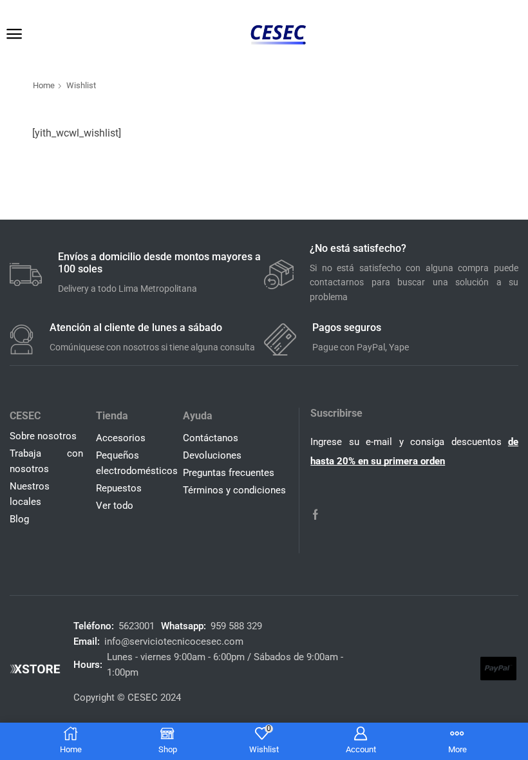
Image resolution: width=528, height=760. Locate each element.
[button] (14, 34)
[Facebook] (315, 514)
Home (44, 85)
